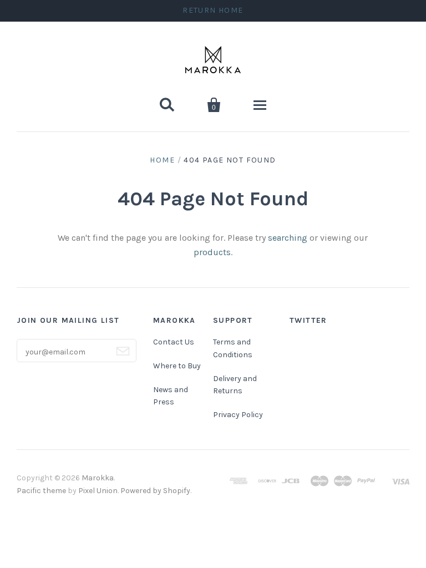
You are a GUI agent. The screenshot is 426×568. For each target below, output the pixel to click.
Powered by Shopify (155, 490)
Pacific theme (41, 490)
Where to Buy (177, 366)
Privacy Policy (238, 414)
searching (287, 237)
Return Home (212, 10)
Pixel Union (98, 490)
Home (162, 160)
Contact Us (173, 342)
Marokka (98, 478)
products (212, 252)
